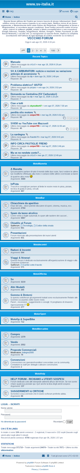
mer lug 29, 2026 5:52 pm (53, 115)
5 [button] (45, 50)
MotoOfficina (40, 274)
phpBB (30, 463)
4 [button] (40, 50)
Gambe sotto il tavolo (32, 265)
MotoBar (40, 198)
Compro (15, 334)
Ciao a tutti (17, 103)
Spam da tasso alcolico (24, 213)
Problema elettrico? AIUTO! (26, 85)
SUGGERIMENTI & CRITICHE (27, 391)
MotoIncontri (40, 244)
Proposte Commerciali (23, 350)
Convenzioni (18, 359)
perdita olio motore (22, 112)
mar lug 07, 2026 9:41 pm (52, 137)
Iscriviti (15, 404)
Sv (12, 279)
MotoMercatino (40, 329)
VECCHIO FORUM (40, 38)
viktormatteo (7, 450)
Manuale (15, 62)
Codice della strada (44, 225)
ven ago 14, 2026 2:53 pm (50, 87)
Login (4, 404)
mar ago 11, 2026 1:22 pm (46, 96)
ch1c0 (33, 64)
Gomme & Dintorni (21, 295)
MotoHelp (40, 373)
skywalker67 (36, 106)
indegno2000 (28, 352)
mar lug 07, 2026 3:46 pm (53, 146)
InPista (15, 184)
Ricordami (58, 421)
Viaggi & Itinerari (20, 257)
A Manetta (16, 169)
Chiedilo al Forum (21, 223)
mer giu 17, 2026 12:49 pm (50, 155)
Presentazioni (18, 233)
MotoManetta (40, 163)
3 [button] (36, 50)
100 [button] (53, 50)
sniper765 (34, 115)
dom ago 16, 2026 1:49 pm (47, 76)
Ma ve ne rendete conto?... (26, 152)
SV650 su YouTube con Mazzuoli (29, 123)
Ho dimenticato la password (13, 421)
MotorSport (40, 314)
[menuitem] (10, 11)
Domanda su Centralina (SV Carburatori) (34, 94)
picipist (33, 87)
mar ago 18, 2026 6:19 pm (49, 64)
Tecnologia (28, 225)
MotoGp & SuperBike (23, 319)
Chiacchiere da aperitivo (25, 203)
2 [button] (32, 50)
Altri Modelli (18, 287)
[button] (23, 50)
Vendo (14, 342)
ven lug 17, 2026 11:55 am (53, 126)
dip (31, 76)
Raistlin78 (34, 137)
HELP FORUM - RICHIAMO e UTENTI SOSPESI (37, 379)
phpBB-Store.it (48, 466)
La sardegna (18, 134)
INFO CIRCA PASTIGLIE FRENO (29, 143)
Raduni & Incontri (21, 250)
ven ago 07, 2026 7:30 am (56, 106)
